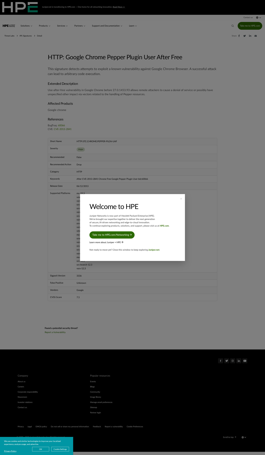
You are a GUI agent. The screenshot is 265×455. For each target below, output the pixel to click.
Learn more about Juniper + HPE (105, 242)
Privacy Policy (10, 451)
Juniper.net (153, 250)
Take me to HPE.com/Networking (111, 235)
